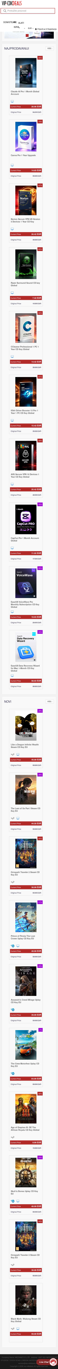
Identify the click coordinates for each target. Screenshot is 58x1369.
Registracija (52, 29)
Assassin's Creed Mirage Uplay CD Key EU (26, 1000)
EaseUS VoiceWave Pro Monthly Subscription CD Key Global (25, 604)
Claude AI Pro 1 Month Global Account (25, 92)
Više (49, 48)
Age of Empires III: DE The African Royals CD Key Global (25, 1128)
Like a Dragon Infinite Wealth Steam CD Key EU (25, 745)
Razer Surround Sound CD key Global (25, 283)
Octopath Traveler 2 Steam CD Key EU (25, 873)
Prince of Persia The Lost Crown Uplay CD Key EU (23, 936)
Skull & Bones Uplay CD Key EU (24, 1192)
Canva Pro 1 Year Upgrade (23, 155)
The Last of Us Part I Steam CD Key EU (25, 809)
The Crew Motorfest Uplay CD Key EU (25, 1064)
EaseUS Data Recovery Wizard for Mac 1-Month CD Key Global (25, 668)
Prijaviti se (41, 29)
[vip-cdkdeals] (10, 3)
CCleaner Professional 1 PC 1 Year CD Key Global (25, 347)
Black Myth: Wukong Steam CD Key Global (26, 1319)
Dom (5, 22)
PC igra (16, 22)
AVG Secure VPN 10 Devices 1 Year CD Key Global (25, 475)
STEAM (11, 22)
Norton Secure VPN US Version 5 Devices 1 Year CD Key (25, 220)
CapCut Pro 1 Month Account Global (25, 539)
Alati (21, 22)
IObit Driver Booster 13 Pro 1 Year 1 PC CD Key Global (24, 411)
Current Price (26, 106)
